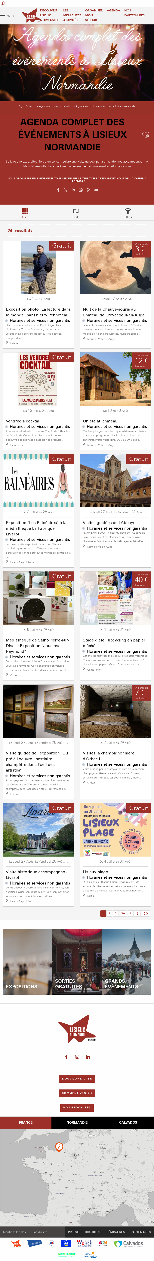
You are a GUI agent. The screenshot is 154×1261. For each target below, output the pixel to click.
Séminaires (116, 1232)
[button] (3, 3)
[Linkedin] (87, 1057)
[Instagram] (77, 1057)
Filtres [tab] (128, 217)
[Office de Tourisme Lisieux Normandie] (31, 15)
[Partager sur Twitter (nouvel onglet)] (66, 190)
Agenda (113, 10)
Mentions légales (14, 1232)
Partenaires (141, 1232)
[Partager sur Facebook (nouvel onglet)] (58, 190)
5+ (123, 913)
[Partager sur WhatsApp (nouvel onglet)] (81, 190)
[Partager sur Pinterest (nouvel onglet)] (88, 190)
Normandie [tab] (77, 1123)
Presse (73, 1232)
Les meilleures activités (72, 15)
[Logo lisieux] (77, 1029)
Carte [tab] (76, 217)
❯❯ (145, 913)
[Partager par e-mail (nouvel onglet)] (96, 190)
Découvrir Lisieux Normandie (49, 15)
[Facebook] (66, 1057)
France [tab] (25, 1123)
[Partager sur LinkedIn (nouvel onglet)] (73, 190)
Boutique (93, 1232)
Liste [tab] (25, 217)
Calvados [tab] (128, 1123)
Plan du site (39, 1232)
